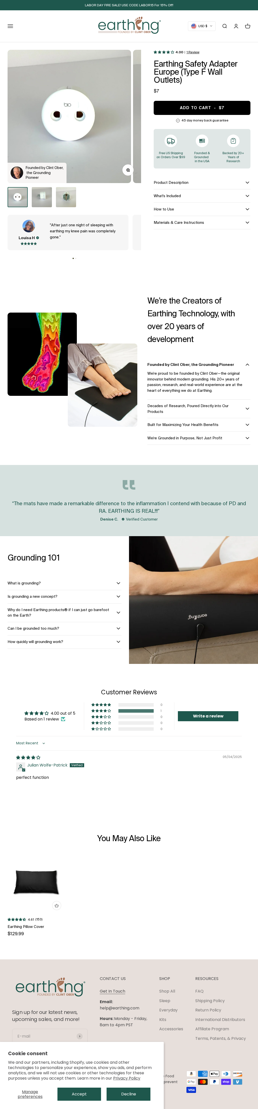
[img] (28, 757)
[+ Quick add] (56, 905)
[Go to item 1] (18, 197)
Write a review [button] (208, 716)
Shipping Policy (210, 1001)
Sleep (164, 1001)
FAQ (199, 991)
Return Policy (208, 1010)
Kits (162, 1019)
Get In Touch (112, 991)
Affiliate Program (212, 1029)
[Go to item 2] (42, 197)
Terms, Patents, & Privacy (220, 1038)
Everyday (168, 1010)
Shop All (167, 991)
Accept (79, 1094)
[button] (73, 258)
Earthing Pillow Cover (26, 926)
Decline (128, 1094)
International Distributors (220, 1019)
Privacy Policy (126, 1078)
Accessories (171, 1029)
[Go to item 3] (66, 197)
